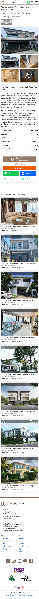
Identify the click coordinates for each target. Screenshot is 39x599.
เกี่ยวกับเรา (7, 546)
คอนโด (21, 538)
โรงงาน (21, 549)
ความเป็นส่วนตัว (11, 595)
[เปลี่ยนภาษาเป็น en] (15, 587)
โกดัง (21, 552)
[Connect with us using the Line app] (28, 2)
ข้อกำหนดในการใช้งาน (26, 595)
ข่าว (4, 544)
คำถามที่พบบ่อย (8, 541)
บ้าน (20, 541)
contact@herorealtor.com (14, 530)
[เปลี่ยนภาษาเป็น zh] (22, 587)
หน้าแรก (6, 538)
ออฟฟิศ (21, 544)
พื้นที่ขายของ (23, 546)
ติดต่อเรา (6, 549)
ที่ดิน (20, 554)
